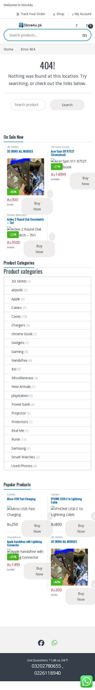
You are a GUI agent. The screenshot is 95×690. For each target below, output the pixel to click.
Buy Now (37, 206)
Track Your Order (33, 14)
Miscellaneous (22, 377)
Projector (18, 413)
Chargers (18, 325)
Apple (15, 299)
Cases (16, 316)
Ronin (15, 439)
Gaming (17, 351)
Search (84, 35)
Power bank (20, 404)
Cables (16, 307)
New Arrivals (21, 386)
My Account (83, 14)
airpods (17, 290)
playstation (19, 395)
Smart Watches (16, 215)
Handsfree (19, 360)
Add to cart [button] (52, 236)
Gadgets (17, 342)
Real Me (17, 430)
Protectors (19, 421)
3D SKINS (13, 147)
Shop (60, 14)
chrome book (60, 147)
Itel (13, 369)
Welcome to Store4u (18, 5)
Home (8, 49)
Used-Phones (21, 465)
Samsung (18, 448)
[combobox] (41, 35)
